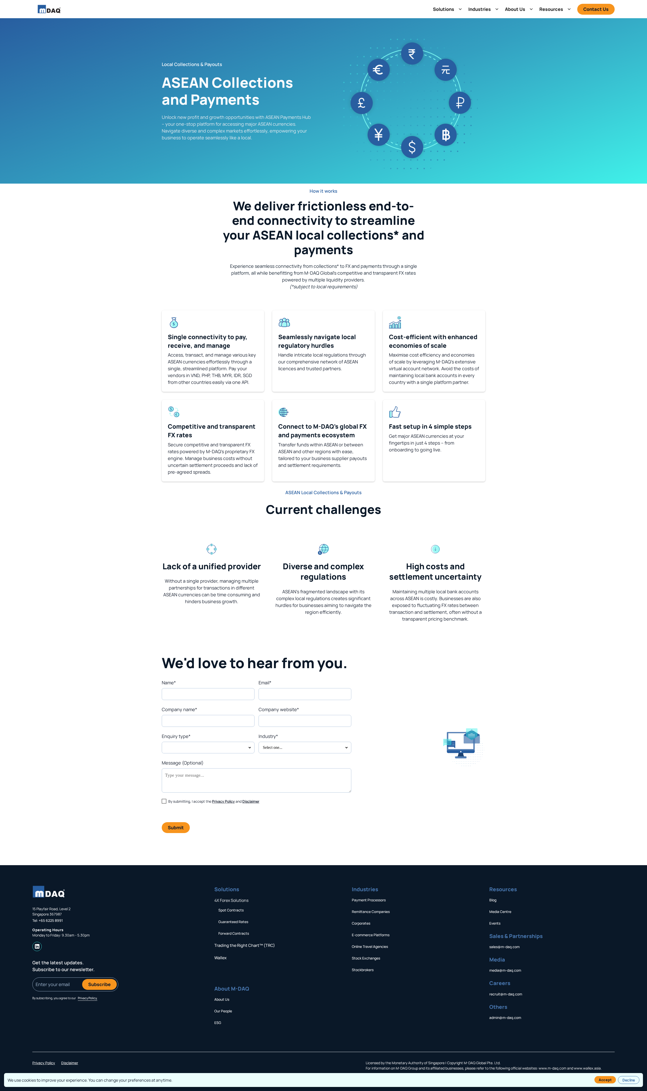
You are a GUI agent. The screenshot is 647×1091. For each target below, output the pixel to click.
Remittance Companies (371, 911)
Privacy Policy (223, 801)
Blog (492, 900)
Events (494, 923)
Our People (223, 1011)
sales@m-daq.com (504, 946)
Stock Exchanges (366, 958)
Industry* (268, 736)
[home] (49, 9)
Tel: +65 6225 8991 (47, 920)
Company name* (179, 709)
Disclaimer (250, 801)
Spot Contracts (231, 910)
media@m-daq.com (505, 970)
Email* (265, 683)
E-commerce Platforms (370, 934)
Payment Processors (369, 900)
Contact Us (596, 9)
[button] (446, 9)
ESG (217, 1022)
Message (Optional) (183, 763)
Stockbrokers (363, 969)
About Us (221, 999)
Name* (169, 683)
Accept (605, 1079)
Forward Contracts (233, 933)
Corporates (361, 923)
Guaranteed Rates (233, 921)
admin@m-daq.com (505, 1017)
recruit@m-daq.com (505, 994)
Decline (628, 1080)
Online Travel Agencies (370, 946)
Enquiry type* (176, 736)
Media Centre (500, 911)
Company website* (279, 709)
